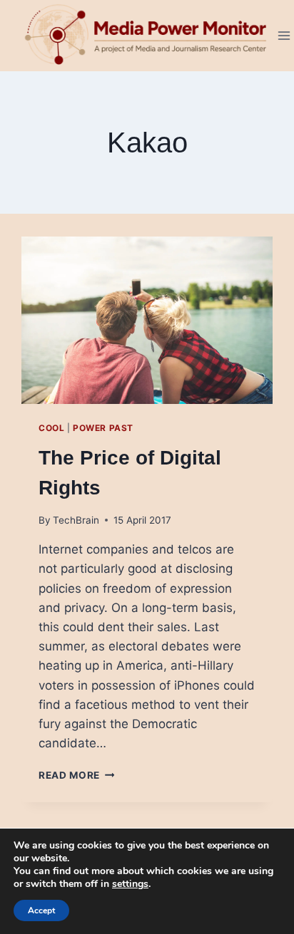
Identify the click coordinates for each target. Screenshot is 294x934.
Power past (103, 427)
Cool (51, 427)
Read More (77, 775)
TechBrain (76, 520)
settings (130, 884)
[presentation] (147, 320)
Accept (41, 910)
